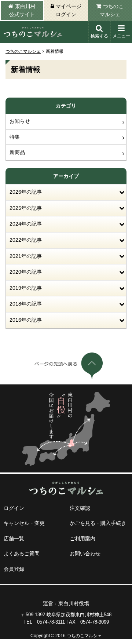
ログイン (14, 508)
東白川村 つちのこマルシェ (33, 32)
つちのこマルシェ (112, 10)
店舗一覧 (14, 538)
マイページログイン (68, 10)
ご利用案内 (82, 538)
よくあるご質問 (22, 553)
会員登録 (14, 569)
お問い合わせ (85, 553)
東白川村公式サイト (22, 10)
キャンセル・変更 (24, 523)
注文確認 (80, 508)
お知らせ (20, 121)
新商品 (17, 152)
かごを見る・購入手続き (98, 523)
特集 (15, 137)
